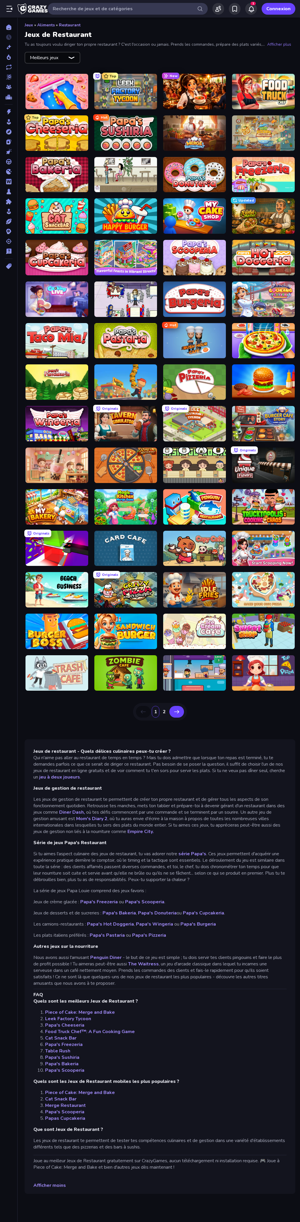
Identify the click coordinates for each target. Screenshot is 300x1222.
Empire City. (140, 831)
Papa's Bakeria (119, 913)
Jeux (29, 25)
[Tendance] (8, 57)
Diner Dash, (72, 812)
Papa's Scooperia (144, 902)
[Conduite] (8, 162)
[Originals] (8, 77)
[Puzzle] (8, 201)
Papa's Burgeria (198, 924)
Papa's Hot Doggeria (110, 924)
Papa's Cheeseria (64, 1025)
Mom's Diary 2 (92, 818)
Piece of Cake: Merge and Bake (80, 1012)
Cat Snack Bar (60, 1038)
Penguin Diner (106, 957)
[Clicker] (8, 152)
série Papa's (191, 854)
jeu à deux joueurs (59, 777)
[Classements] (8, 97)
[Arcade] (8, 122)
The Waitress (143, 964)
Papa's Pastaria (107, 935)
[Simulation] (8, 211)
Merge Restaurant (65, 1105)
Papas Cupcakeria (65, 1118)
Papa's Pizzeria (149, 935)
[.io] (8, 172)
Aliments (46, 25)
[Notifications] (251, 9)
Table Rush (57, 1051)
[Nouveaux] (8, 47)
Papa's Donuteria (157, 913)
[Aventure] (8, 132)
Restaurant (70, 25)
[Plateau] (8, 192)
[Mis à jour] (8, 67)
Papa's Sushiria (62, 1057)
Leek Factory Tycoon (68, 1019)
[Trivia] (8, 251)
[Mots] (8, 182)
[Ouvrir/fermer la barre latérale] (9, 9)
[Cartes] (8, 142)
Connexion (278, 9)
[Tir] (8, 241)
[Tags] (8, 266)
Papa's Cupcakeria (203, 913)
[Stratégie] (8, 231)
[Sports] (8, 221)
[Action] (8, 112)
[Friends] (218, 9)
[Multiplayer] (8, 87)
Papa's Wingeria (154, 924)
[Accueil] (8, 27)
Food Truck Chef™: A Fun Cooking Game (90, 1031)
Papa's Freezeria (99, 902)
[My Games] (235, 9)
